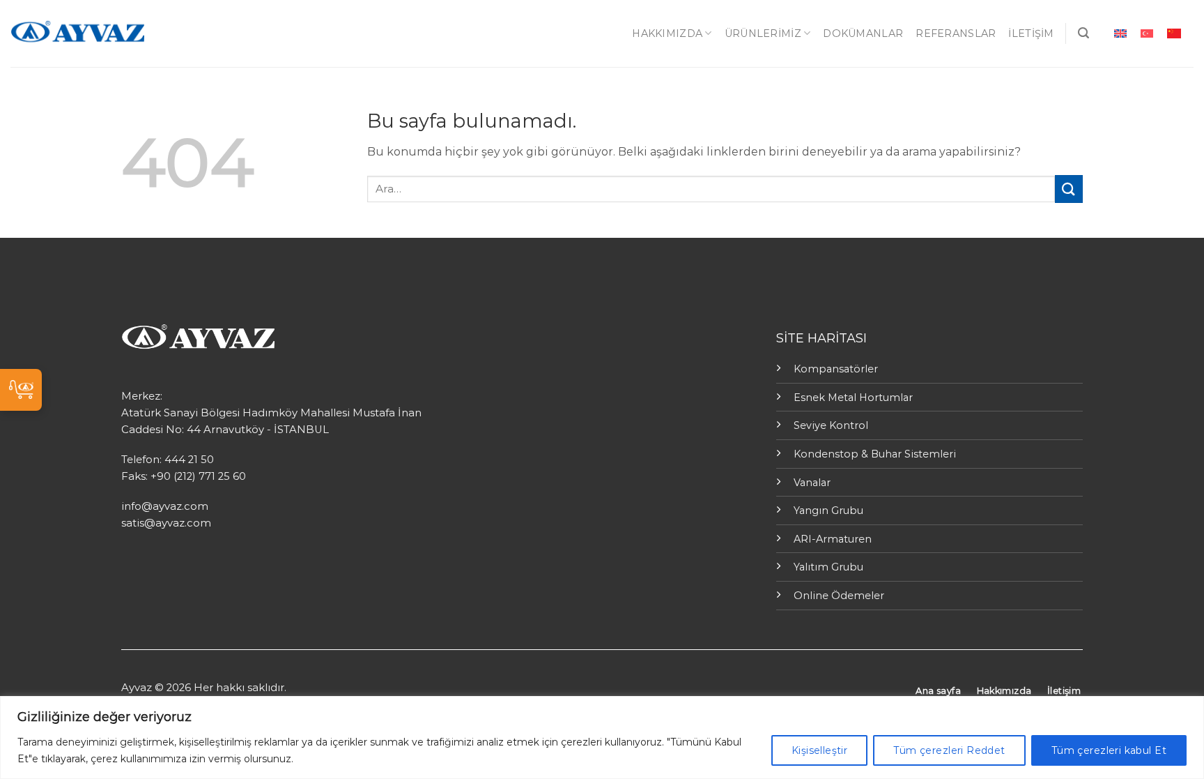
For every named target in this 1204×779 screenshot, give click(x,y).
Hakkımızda (667, 33)
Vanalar (812, 482)
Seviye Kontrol (831, 425)
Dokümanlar (863, 33)
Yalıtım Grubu (828, 567)
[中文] (1174, 33)
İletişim (1031, 33)
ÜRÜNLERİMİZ (763, 33)
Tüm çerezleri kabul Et (1108, 750)
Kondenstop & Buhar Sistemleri (875, 454)
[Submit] (1069, 188)
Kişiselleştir (819, 750)
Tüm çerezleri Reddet (949, 750)
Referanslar (956, 33)
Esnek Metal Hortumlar (853, 397)
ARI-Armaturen (833, 539)
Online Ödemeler (839, 595)
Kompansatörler (836, 369)
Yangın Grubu (828, 510)
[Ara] (1083, 33)
